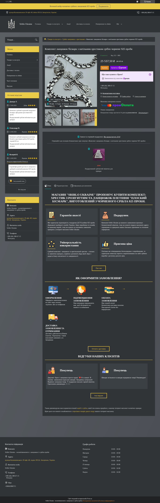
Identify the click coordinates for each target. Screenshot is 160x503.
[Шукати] (36, 40)
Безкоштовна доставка (111, 93)
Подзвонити (103, 6)
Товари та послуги (53, 24)
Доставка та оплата (83, 24)
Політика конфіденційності (106, 501)
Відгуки (9, 86)
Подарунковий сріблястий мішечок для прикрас (22, 118)
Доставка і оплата (13, 70)
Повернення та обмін (103, 24)
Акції (69, 24)
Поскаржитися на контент (90, 501)
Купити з (114, 68)
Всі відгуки (22, 189)
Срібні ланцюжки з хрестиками (73, 39)
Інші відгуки (98, 396)
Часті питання (12, 81)
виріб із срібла (82, 408)
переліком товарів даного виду (83, 411)
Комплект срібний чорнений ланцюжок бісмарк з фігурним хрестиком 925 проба (22, 113)
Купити (104, 68)
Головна (38, 24)
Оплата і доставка (99, 349)
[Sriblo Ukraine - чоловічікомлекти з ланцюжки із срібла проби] (11, 24)
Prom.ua (89, 498)
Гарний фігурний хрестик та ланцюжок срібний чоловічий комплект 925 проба (22, 168)
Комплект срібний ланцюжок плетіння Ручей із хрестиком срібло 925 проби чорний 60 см (22, 139)
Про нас (99, 268)
